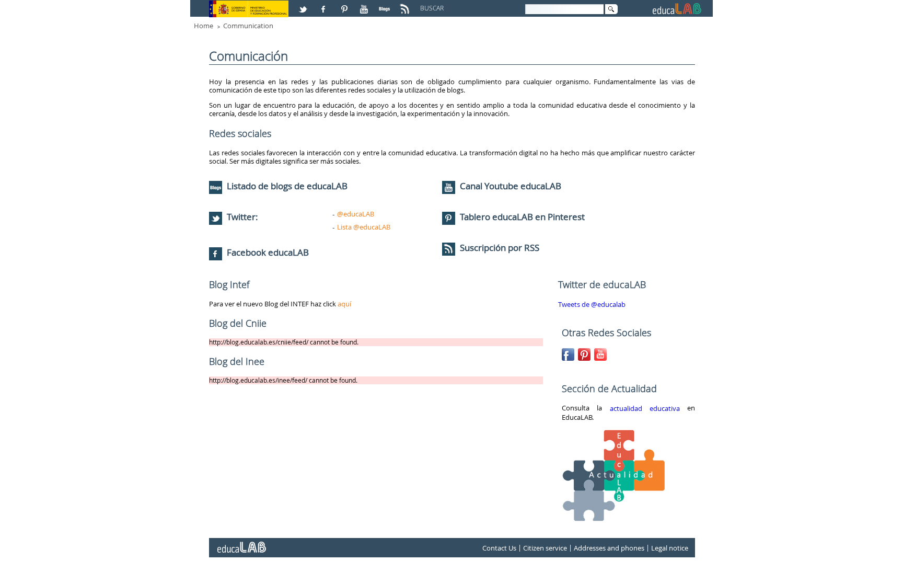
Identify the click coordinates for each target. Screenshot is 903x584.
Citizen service (545, 548)
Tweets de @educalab (592, 304)
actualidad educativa (645, 408)
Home (203, 25)
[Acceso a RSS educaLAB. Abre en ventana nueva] (406, 4)
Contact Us (499, 548)
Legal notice (669, 548)
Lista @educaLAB (363, 227)
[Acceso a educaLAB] (241, 543)
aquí (344, 303)
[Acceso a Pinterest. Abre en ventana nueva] (344, 4)
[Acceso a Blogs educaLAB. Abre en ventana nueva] (385, 4)
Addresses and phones (609, 548)
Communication (248, 25)
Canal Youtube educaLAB (510, 186)
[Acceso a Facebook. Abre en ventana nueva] (324, 4)
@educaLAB (355, 214)
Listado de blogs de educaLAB (286, 186)
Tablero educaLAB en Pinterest (522, 217)
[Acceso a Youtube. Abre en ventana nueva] (365, 4)
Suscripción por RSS (498, 248)
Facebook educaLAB (268, 252)
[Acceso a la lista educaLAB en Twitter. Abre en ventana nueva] (304, 4)
